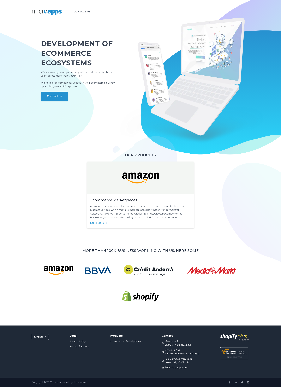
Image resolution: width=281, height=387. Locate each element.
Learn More (97, 223)
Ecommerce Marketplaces (125, 341)
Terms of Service (79, 346)
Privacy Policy (78, 341)
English (38, 336)
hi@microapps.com (176, 367)
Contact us (82, 11)
